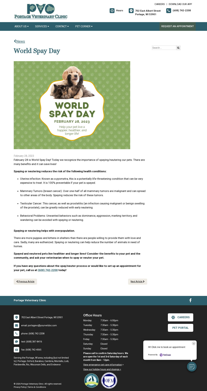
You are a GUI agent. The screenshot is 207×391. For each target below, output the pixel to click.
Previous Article (26, 281)
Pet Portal (180, 327)
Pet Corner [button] (83, 26)
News (20, 41)
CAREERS (160, 4)
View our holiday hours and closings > (102, 369)
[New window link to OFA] (110, 380)
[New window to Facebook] (190, 301)
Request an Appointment (177, 26)
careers (183, 317)
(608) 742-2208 (48, 270)
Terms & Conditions (37, 387)
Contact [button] (61, 26)
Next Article (137, 281)
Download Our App (180, 4)
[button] (192, 366)
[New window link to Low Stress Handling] (92, 380)
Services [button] (41, 26)
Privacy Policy (20, 387)
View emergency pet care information (102, 364)
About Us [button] (21, 26)
